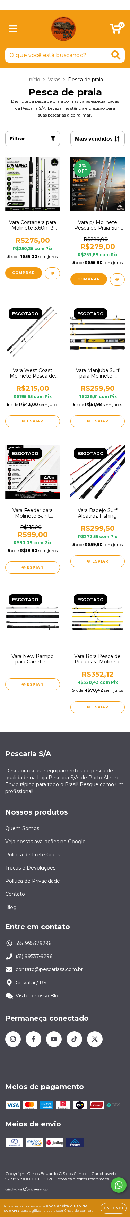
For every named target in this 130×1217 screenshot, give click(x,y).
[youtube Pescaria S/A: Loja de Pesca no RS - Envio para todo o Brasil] (54, 1039)
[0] (115, 30)
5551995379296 (33, 943)
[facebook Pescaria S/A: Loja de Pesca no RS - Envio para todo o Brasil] (33, 1039)
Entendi (113, 1208)
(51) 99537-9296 (34, 956)
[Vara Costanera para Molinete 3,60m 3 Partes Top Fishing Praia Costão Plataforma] (52, 273)
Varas (54, 79)
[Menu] (13, 29)
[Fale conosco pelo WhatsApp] (119, 1185)
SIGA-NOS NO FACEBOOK (65, 4)
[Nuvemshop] (27, 1189)
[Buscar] (116, 55)
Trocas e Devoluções (30, 868)
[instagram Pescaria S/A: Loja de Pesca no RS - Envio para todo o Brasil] (13, 1039)
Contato (15, 894)
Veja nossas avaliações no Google (45, 841)
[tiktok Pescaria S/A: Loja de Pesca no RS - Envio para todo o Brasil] (74, 1039)
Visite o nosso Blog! (39, 996)
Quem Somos (22, 828)
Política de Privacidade (32, 881)
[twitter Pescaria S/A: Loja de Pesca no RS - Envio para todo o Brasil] (95, 1039)
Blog (11, 907)
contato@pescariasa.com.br (49, 969)
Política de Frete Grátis (32, 855)
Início (33, 79)
